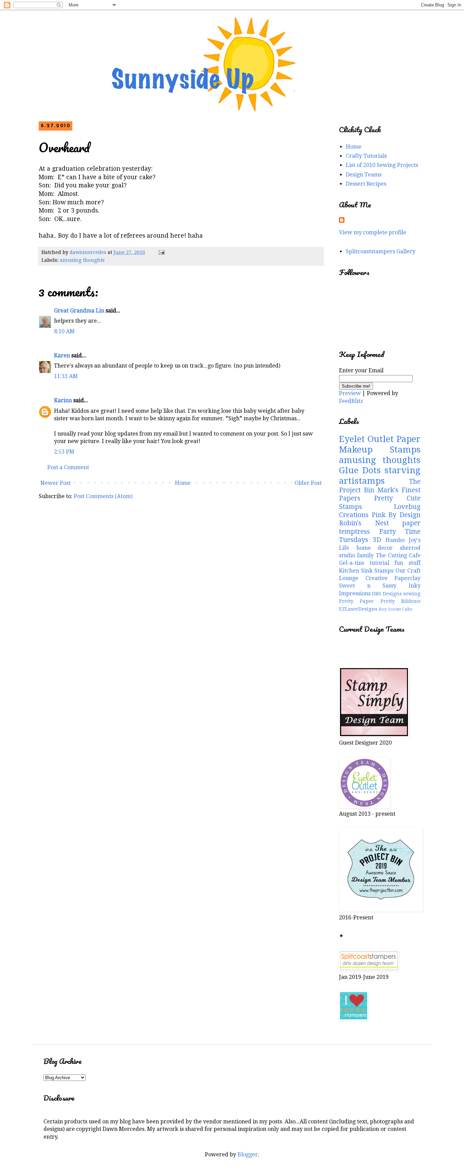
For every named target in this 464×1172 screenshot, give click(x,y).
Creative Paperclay (393, 578)
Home (183, 483)
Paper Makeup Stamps (380, 444)
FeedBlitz (351, 401)
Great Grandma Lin (79, 310)
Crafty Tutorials (366, 156)
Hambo (395, 540)
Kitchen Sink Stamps (366, 570)
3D (377, 540)
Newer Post (55, 483)
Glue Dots (360, 470)
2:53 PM (64, 451)
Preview (350, 393)
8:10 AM (64, 331)
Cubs (407, 609)
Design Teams (363, 174)
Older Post (308, 483)
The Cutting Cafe (398, 555)
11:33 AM (66, 376)
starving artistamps (380, 475)
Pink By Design (396, 515)
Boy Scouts (390, 609)
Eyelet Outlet (366, 439)
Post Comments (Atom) (103, 496)
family (365, 555)
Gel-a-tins (351, 563)
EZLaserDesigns (358, 609)
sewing (412, 593)
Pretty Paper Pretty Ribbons (380, 601)
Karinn (63, 400)
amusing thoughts (82, 260)
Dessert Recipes (366, 184)
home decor (374, 548)
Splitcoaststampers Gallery (380, 251)
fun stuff (407, 563)
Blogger (247, 1154)
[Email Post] (161, 252)
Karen (62, 355)
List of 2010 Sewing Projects (382, 165)
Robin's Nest (364, 523)
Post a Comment (68, 467)
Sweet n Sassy (367, 585)
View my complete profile (372, 232)
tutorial (379, 563)
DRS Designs (386, 593)
